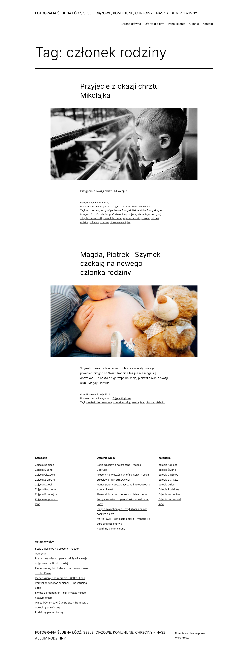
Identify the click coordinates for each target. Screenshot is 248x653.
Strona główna (131, 24)
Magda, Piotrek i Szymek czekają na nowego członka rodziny (120, 263)
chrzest (146, 218)
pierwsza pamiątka (120, 222)
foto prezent (92, 210)
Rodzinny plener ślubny (111, 528)
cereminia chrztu (112, 218)
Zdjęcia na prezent (46, 499)
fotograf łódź (87, 214)
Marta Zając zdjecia (125, 214)
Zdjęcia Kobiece (44, 464)
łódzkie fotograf (105, 214)
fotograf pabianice (110, 210)
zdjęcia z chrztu (131, 218)
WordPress (181, 637)
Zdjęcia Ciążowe (122, 398)
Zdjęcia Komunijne (46, 494)
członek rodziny (121, 402)
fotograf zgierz (155, 210)
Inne (37, 504)
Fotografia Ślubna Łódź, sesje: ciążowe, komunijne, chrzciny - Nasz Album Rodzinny (116, 13)
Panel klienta (176, 24)
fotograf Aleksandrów (134, 210)
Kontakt (208, 24)
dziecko (104, 222)
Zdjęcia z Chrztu (121, 206)
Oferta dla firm (154, 24)
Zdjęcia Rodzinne (141, 206)
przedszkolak (93, 402)
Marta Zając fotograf (149, 214)
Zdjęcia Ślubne (44, 469)
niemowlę (106, 402)
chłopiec (94, 222)
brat (142, 402)
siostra (135, 402)
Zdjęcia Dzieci (43, 484)
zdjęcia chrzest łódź (91, 218)
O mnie (194, 24)
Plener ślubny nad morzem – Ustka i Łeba (122, 494)
